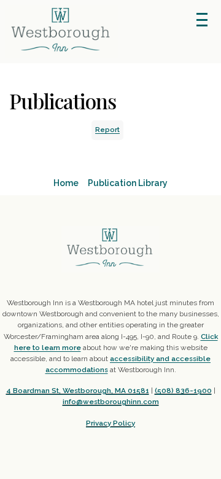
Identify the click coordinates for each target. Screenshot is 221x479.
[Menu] (202, 19)
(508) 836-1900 (183, 390)
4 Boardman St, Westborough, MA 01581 (77, 390)
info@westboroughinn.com (111, 401)
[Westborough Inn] (110, 249)
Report (107, 129)
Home (66, 183)
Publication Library (128, 183)
